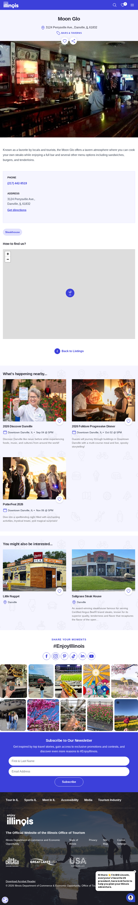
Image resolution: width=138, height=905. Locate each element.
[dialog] (5, 900)
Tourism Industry (109, 800)
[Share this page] (73, 41)
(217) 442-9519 (17, 183)
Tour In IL (12, 800)
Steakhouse (12, 232)
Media (88, 800)
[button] (70, 293)
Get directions (16, 210)
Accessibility (70, 800)
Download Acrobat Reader (21, 881)
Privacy (93, 840)
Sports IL (30, 800)
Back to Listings (73, 351)
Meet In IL (48, 800)
